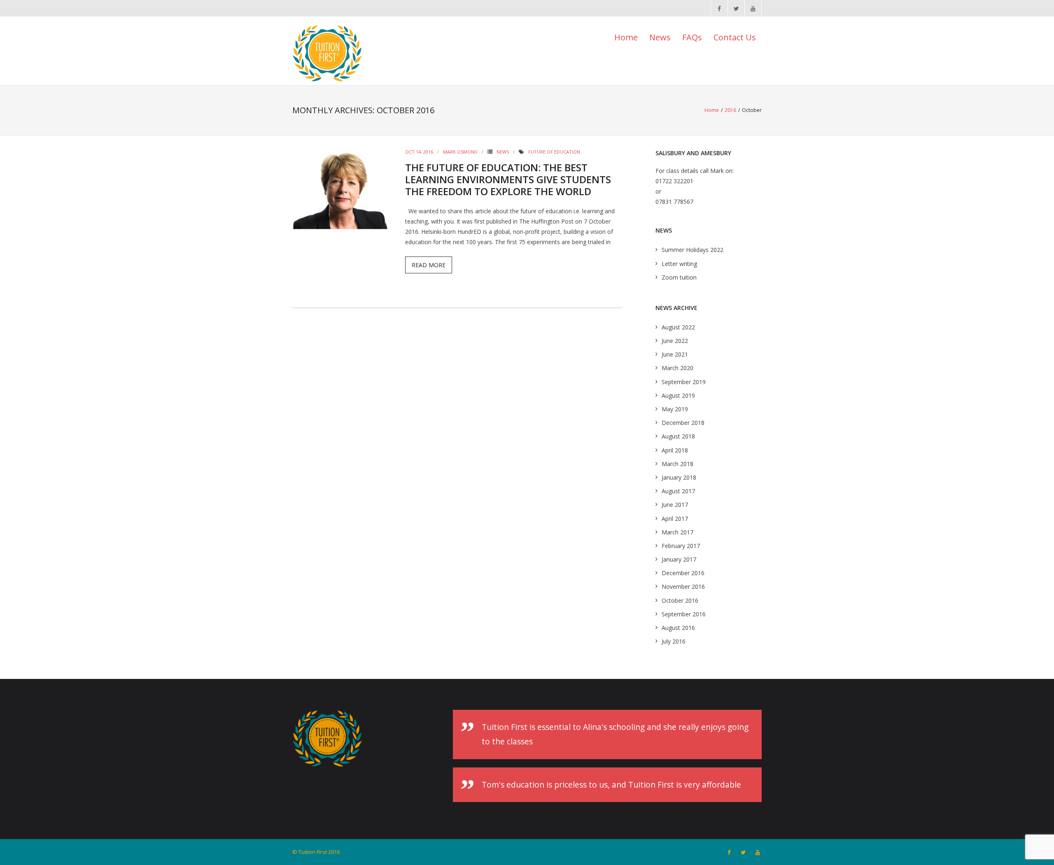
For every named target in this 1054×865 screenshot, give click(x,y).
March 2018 (677, 464)
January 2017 (679, 559)
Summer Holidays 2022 (692, 250)
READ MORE (428, 265)
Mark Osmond (460, 152)
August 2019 (678, 395)
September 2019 (684, 382)
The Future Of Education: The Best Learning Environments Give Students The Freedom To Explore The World (508, 179)
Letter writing (679, 264)
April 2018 (675, 450)
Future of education (554, 152)
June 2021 (675, 354)
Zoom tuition (679, 277)
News (503, 152)
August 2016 (678, 628)
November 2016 (683, 586)
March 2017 (677, 532)
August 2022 (678, 327)
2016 (730, 110)
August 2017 (678, 491)
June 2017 (675, 504)
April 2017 (675, 518)
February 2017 (681, 546)
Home (626, 37)
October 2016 (680, 600)
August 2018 (678, 436)
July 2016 (674, 641)
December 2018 (683, 423)
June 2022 (675, 341)
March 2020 (677, 368)
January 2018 (679, 477)
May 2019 (675, 409)
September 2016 (684, 614)
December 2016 (683, 573)
